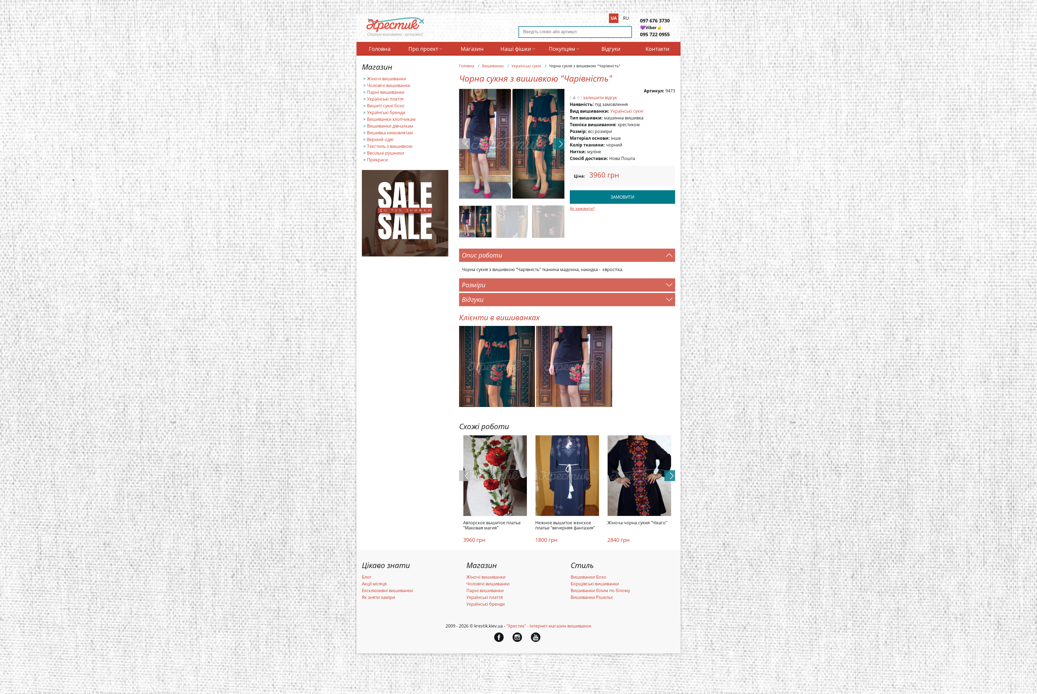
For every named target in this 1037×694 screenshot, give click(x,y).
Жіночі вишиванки (386, 79)
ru (626, 18)
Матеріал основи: (590, 138)
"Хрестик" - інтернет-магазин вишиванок (548, 626)
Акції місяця (374, 584)
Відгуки (611, 48)
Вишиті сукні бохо (386, 106)
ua (614, 18)
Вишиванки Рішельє (592, 597)
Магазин (472, 48)
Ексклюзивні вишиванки (387, 590)
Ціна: (579, 176)
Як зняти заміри (378, 597)
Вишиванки (493, 65)
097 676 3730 (655, 20)
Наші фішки (515, 48)
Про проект (423, 48)
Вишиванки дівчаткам (390, 126)
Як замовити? (582, 208)
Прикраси (377, 160)
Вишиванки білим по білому (600, 590)
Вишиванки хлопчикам (391, 119)
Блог (367, 577)
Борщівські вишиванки (595, 584)
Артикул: (654, 91)
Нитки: (578, 152)
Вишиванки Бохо (588, 577)
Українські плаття (385, 99)
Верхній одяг (380, 139)
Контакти (657, 48)
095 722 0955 (655, 34)
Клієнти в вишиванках (499, 317)
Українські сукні (526, 65)
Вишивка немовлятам (390, 133)
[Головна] (395, 36)
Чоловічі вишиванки (388, 85)
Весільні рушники (385, 153)
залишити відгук (600, 98)
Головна (379, 48)
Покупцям (562, 48)
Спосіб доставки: (589, 158)
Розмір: (578, 131)
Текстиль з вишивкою (389, 146)
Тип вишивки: (586, 118)
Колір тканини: (587, 145)
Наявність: (582, 104)
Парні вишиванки (385, 92)
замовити (622, 197)
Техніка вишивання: (593, 125)
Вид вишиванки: (589, 111)
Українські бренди (386, 112)
